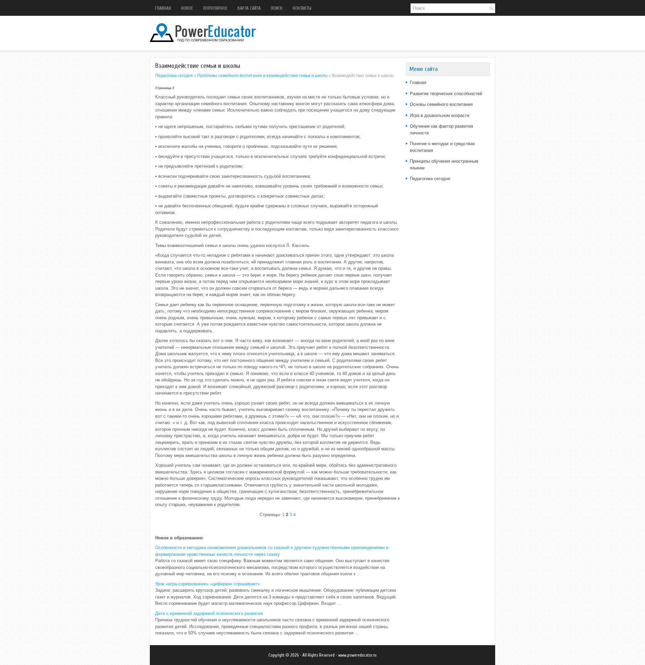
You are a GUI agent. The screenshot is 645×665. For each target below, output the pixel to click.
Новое (187, 8)
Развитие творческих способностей (446, 93)
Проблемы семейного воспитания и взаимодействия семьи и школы (262, 75)
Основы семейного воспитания (441, 104)
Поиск (277, 8)
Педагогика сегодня (174, 75)
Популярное (215, 8)
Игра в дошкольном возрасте (439, 115)
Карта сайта (249, 8)
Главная (163, 8)
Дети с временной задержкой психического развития (209, 613)
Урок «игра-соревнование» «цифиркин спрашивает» (207, 583)
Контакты (302, 8)
